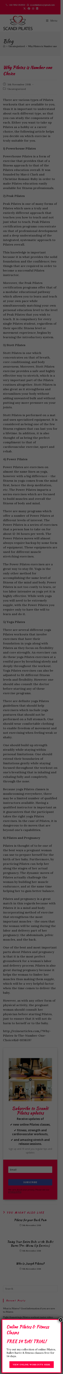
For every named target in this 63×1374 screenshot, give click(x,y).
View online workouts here (31, 1364)
